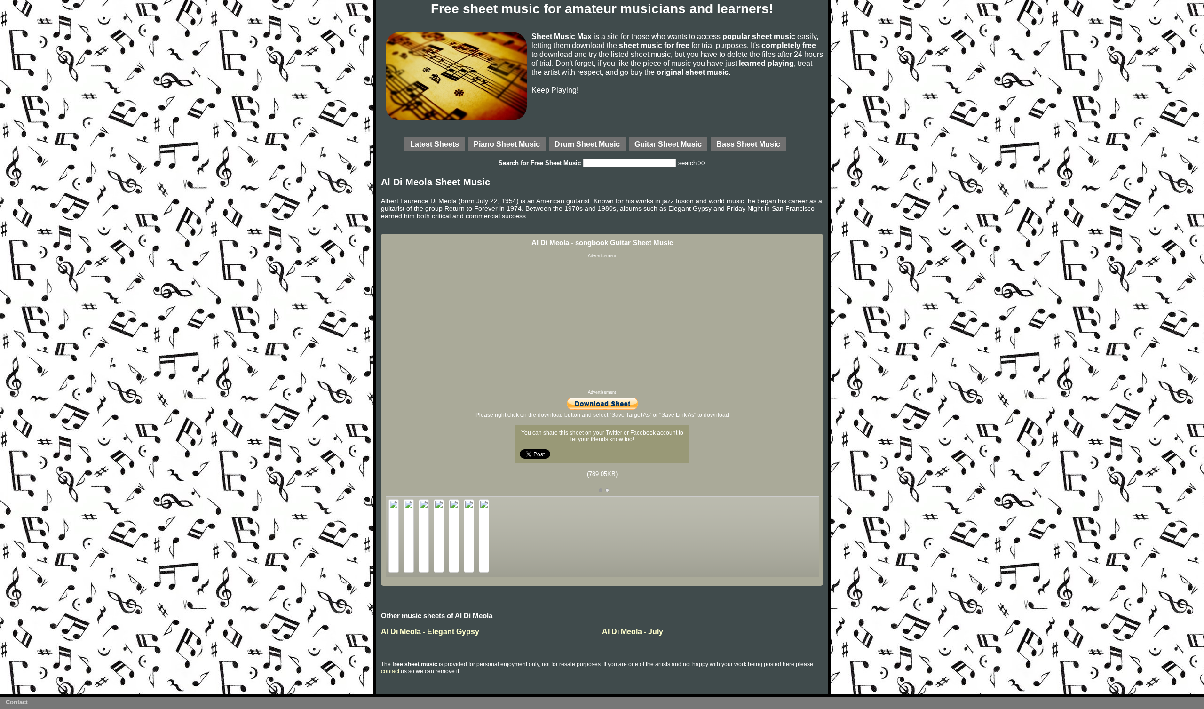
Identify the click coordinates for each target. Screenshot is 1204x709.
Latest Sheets (434, 144)
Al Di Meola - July (632, 632)
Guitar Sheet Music (668, 144)
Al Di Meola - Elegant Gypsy (430, 632)
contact (390, 671)
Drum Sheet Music (587, 144)
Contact (17, 702)
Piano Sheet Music (507, 144)
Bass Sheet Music (748, 144)
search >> (692, 163)
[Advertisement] (602, 324)
